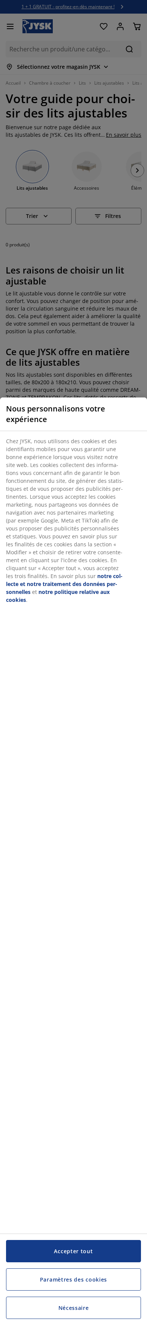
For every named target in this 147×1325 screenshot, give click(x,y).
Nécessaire (73, 1307)
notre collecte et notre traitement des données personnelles (64, 583)
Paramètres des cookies (73, 1279)
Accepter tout (73, 1251)
